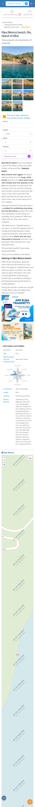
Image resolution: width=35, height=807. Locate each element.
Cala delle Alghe (24, 430)
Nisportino (26, 439)
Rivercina (26, 437)
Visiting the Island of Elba (13, 25)
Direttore (22, 409)
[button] (17, 655)
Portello (25, 406)
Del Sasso (19, 413)
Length (5, 130)
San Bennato (20, 421)
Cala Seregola (23, 404)
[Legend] (4, 464)
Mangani (25, 432)
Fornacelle (19, 411)
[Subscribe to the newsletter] (4, 798)
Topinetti (18, 399)
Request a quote (10, 156)
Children (6, 147)
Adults (5, 138)
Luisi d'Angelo (20, 423)
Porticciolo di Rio (21, 428)
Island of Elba (7, 22)
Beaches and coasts (11, 27)
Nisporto (22, 444)
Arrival (5, 121)
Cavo (21, 425)
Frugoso (25, 435)
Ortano (24, 442)
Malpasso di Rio (21, 402)
